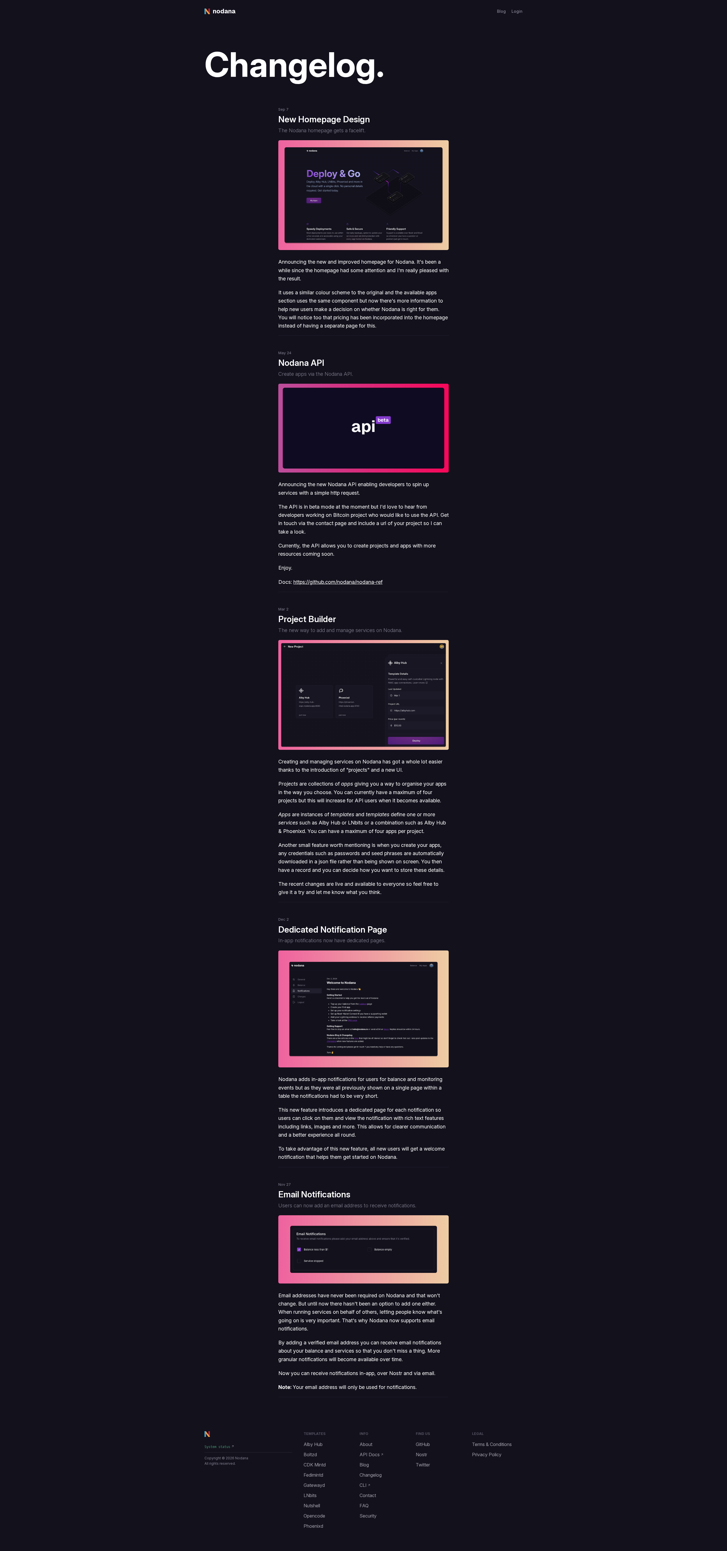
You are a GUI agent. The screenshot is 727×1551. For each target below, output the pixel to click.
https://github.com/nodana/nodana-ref (338, 582)
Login (517, 11)
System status (217, 1447)
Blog (501, 11)
